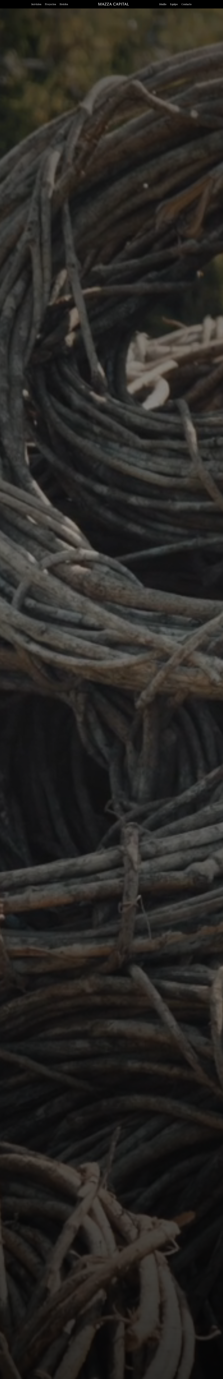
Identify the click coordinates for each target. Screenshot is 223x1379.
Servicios (36, 4)
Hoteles (64, 4)
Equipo (174, 4)
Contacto (186, 4)
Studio (162, 4)
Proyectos (50, 4)
